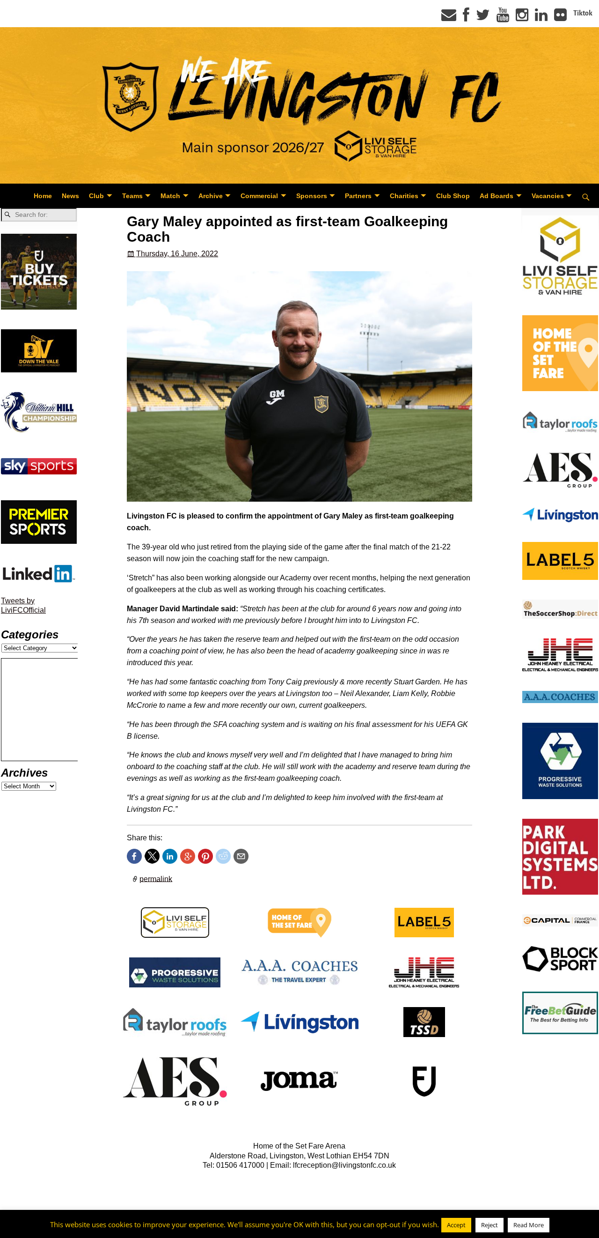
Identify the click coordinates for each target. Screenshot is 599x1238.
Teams (132, 196)
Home (43, 196)
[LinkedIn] (541, 18)
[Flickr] (560, 18)
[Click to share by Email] (241, 856)
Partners (358, 196)
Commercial (259, 196)
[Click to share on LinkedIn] (169, 856)
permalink (155, 878)
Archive (210, 196)
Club (96, 196)
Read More (528, 1225)
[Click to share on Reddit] (223, 856)
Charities (404, 196)
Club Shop (453, 196)
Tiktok (582, 13)
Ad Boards (496, 196)
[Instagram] (522, 18)
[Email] (448, 18)
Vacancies (548, 196)
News (70, 196)
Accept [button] (456, 1225)
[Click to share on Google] (187, 856)
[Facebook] (466, 18)
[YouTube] (503, 18)
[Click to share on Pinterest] (205, 856)
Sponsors (311, 196)
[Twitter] (483, 18)
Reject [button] (489, 1225)
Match (170, 196)
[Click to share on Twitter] (152, 856)
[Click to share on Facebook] (134, 856)
